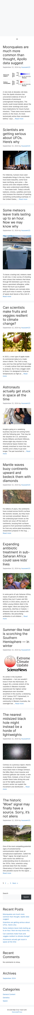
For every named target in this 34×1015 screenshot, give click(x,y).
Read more (19, 119)
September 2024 (9, 978)
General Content (9, 994)
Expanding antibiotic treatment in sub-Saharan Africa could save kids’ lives (16, 554)
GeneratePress (17, 1012)
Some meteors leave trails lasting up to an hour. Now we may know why (17, 218)
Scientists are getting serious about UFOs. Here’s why (14, 136)
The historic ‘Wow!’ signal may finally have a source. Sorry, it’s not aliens (16, 808)
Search (5, 893)
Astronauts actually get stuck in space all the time (16, 393)
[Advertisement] (17, 18)
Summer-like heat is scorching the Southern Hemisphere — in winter (16, 638)
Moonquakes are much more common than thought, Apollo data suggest (16, 55)
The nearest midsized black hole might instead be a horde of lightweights (14, 725)
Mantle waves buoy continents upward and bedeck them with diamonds (17, 473)
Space (5, 1001)
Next (15, 883)
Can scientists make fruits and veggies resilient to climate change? (15, 315)
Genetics (6, 998)
